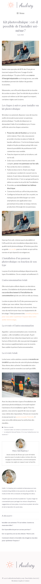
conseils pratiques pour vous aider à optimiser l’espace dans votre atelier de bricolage (20, 316)
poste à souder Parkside (25, 417)
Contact (26, 581)
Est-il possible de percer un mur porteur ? (16, 529)
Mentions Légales (17, 581)
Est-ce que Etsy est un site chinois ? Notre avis (18, 534)
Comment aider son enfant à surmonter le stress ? (19, 429)
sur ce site (12, 249)
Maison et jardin (8, 427)
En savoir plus (18, 507)
